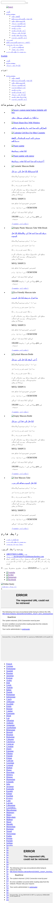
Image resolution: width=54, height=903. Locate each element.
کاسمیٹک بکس (18, 21)
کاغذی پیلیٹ (19, 150)
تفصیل (15, 223)
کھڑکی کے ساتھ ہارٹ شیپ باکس (29, 127)
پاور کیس (16, 28)
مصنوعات (10, 14)
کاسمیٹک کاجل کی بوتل (25, 171)
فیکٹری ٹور (18, 47)
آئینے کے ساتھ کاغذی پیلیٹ (28, 161)
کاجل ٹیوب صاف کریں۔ (24, 482)
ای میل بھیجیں (9, 586)
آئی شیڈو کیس (19, 30)
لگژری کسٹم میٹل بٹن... (25, 117)
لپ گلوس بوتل (19, 23)
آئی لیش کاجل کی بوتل (24, 359)
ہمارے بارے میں (14, 44)
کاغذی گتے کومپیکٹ (22, 18)
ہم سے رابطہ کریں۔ (16, 51)
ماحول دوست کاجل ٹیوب (25, 297)
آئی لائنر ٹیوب (19, 37)
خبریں (9, 40)
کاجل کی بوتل (19, 33)
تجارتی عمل (18, 49)
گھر (8, 11)
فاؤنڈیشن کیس (19, 35)
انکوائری (23, 223)
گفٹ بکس (16, 16)
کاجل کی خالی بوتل (23, 421)
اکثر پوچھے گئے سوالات (18, 42)
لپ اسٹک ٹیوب (19, 25)
